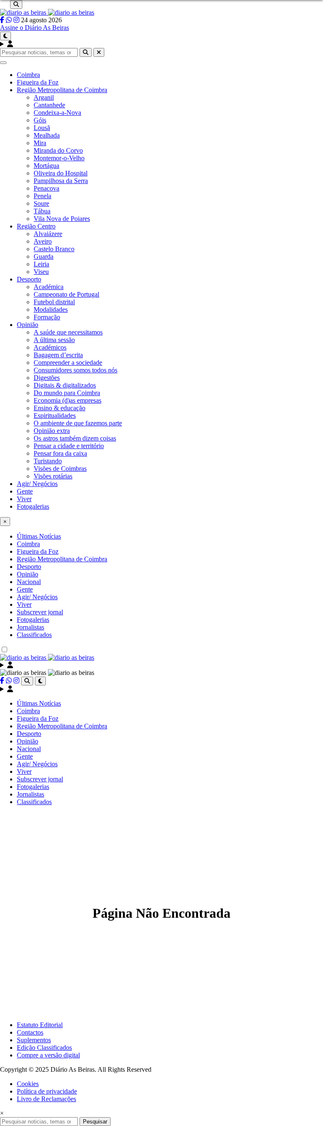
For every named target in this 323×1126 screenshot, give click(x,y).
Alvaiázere (48, 233)
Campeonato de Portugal (66, 294)
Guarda (43, 256)
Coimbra (28, 74)
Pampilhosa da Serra (61, 180)
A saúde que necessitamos (68, 332)
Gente (25, 491)
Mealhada (47, 135)
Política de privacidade (47, 1091)
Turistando (48, 461)
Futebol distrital (54, 301)
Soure (41, 203)
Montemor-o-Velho (59, 158)
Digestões (47, 377)
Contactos (30, 1032)
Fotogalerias (33, 506)
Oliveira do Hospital (60, 173)
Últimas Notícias (39, 536)
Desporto (29, 279)
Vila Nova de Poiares (62, 218)
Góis (40, 120)
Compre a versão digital (48, 1055)
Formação (47, 317)
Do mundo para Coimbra (67, 392)
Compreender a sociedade (68, 362)
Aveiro (43, 241)
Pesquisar (95, 1121)
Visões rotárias (53, 476)
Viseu (41, 271)
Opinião (27, 324)
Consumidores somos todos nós (75, 370)
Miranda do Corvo (58, 150)
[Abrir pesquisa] (16, 4)
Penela (42, 195)
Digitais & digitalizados (65, 385)
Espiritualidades (55, 415)
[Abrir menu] (3, 62)
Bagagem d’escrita (58, 355)
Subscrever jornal (40, 612)
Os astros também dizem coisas (75, 438)
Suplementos (34, 1040)
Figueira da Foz (37, 82)
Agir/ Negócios (37, 483)
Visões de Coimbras (60, 468)
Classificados (34, 634)
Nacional (29, 581)
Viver (24, 498)
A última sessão (54, 339)
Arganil (44, 97)
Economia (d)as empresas (67, 400)
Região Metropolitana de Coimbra (62, 89)
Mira (40, 142)
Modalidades (51, 309)
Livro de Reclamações (46, 1098)
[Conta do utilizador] (161, 44)
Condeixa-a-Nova (57, 112)
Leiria (41, 264)
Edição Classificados (44, 1047)
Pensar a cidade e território (69, 445)
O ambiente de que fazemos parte (78, 423)
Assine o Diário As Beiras (34, 27)
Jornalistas (30, 627)
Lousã (42, 127)
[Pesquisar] (85, 52)
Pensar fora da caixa (60, 453)
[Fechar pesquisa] (98, 52)
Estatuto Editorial (40, 1024)
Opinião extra (52, 430)
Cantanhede (49, 105)
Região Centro (36, 226)
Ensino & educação (59, 408)
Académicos (50, 347)
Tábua (42, 211)
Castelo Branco (54, 248)
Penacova (46, 188)
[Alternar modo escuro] (5, 36)
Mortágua (46, 165)
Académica (49, 286)
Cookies (28, 1083)
